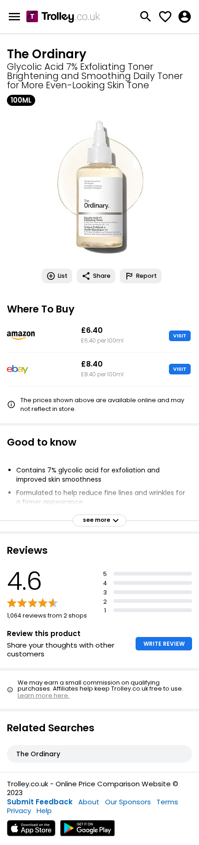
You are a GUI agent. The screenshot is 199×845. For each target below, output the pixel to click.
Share (102, 275)
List (63, 275)
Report (146, 275)
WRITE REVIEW (164, 644)
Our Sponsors (128, 802)
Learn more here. (43, 695)
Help (44, 810)
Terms (167, 802)
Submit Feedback (40, 802)
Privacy (19, 810)
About (89, 802)
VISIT (180, 335)
